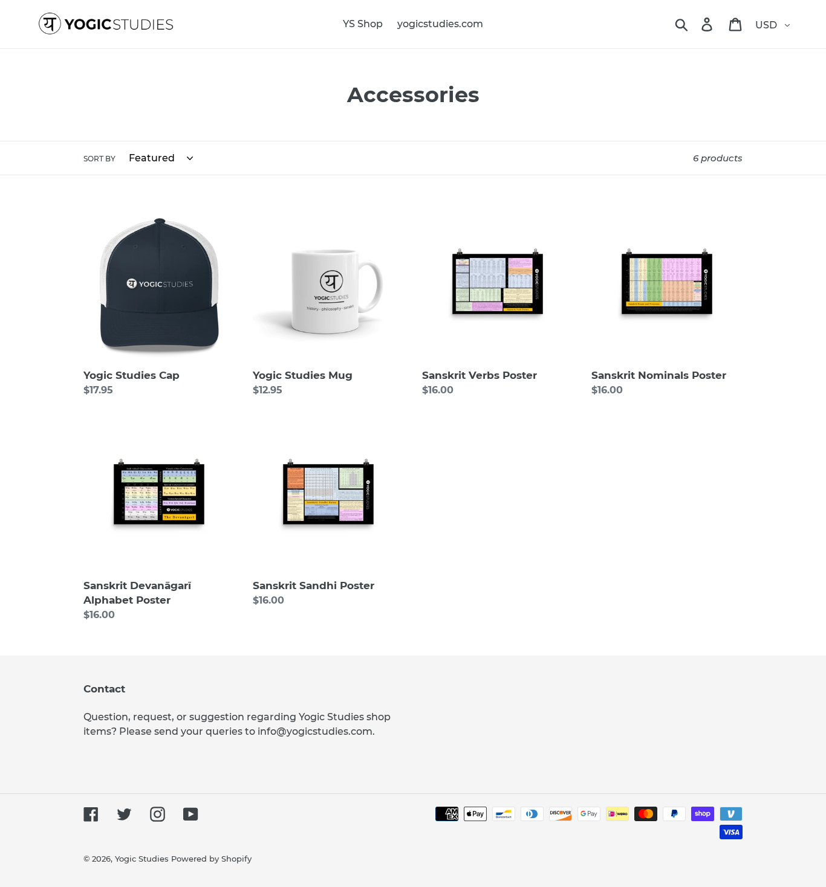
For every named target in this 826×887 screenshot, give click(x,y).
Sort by (99, 158)
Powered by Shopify (211, 858)
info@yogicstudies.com (315, 731)
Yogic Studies (142, 858)
